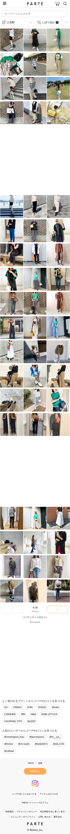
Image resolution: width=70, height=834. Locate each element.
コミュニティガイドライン (23, 816)
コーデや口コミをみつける (24, 793)
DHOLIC (42, 707)
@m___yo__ (55, 736)
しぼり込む (50, 22)
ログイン (35, 771)
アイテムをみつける (49, 793)
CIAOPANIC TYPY (13, 721)
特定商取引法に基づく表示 (52, 811)
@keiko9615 (41, 743)
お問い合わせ (44, 816)
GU (6, 707)
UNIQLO (17, 707)
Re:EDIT (31, 721)
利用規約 (9, 811)
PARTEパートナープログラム (35, 802)
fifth (23, 714)
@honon (8, 743)
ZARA (30, 707)
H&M (33, 714)
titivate (55, 707)
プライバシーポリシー (27, 811)
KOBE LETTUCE (49, 714)
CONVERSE (10, 714)
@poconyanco (36, 736)
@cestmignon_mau (14, 736)
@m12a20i (23, 743)
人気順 (11, 22)
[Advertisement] (35, 160)
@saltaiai (9, 751)
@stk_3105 (58, 743)
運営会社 (58, 816)
